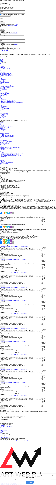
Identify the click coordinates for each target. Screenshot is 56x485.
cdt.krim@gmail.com (5, 437)
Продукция (3, 63)
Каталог (2, 122)
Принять (30, 482)
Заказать (3, 258)
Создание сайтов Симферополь (8, 440)
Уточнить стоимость (5, 173)
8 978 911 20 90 (4, 436)
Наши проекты (3, 430)
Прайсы (2, 66)
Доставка (2, 67)
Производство (3, 69)
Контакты (2, 72)
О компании (3, 65)
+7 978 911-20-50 (4, 51)
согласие (16, 4)
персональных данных (12, 6)
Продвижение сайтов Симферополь (25, 440)
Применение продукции (6, 68)
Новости (2, 71)
